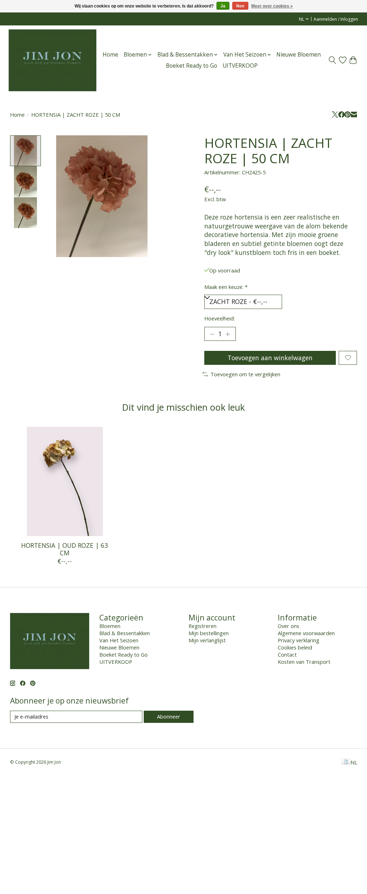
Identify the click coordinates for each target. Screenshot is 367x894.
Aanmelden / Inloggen (336, 19)
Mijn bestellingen (209, 633)
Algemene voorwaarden (306, 633)
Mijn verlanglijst (207, 640)
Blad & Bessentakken (124, 633)
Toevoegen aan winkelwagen (270, 357)
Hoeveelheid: (219, 318)
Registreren (202, 625)
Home (110, 54)
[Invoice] (346, 762)
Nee (240, 6)
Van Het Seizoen (118, 640)
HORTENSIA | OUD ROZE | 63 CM (64, 549)
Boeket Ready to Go (191, 65)
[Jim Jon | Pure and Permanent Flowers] (52, 60)
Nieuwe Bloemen (298, 54)
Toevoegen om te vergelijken (245, 374)
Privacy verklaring (298, 640)
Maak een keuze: (226, 286)
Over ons (288, 625)
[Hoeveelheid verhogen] (228, 334)
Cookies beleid (295, 647)
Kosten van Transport (304, 661)
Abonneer (168, 716)
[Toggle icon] (332, 60)
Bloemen (109, 625)
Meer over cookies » (272, 6)
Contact (287, 654)
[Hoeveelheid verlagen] (212, 334)
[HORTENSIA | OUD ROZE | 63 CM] (64, 481)
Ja (222, 6)
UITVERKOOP (240, 65)
